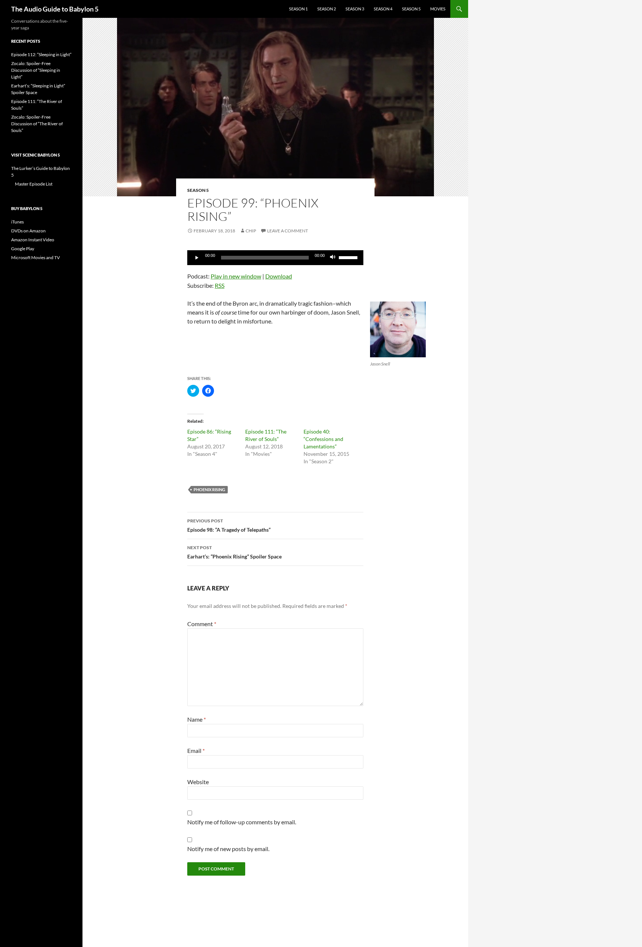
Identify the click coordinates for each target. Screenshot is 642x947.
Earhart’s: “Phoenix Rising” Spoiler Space (234, 552)
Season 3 (355, 8)
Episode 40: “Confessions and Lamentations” (323, 439)
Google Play (22, 248)
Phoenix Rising (209, 489)
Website (198, 781)
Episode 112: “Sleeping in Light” (41, 54)
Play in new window (236, 276)
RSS (219, 285)
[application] (275, 257)
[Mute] (333, 257)
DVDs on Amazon (28, 230)
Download (278, 276)
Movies (437, 8)
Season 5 (411, 8)
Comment (201, 623)
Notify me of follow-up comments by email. (241, 821)
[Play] (197, 257)
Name (196, 719)
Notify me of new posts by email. (228, 848)
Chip (251, 230)
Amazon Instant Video (32, 239)
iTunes (17, 222)
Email (196, 750)
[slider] (349, 257)
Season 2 (326, 8)
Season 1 (298, 8)
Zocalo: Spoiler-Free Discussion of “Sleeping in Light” (35, 70)
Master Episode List (33, 184)
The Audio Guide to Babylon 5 (54, 9)
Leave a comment (287, 230)
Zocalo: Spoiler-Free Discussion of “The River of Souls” (37, 123)
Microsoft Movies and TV (35, 257)
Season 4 (383, 8)
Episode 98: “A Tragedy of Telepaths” (228, 525)
